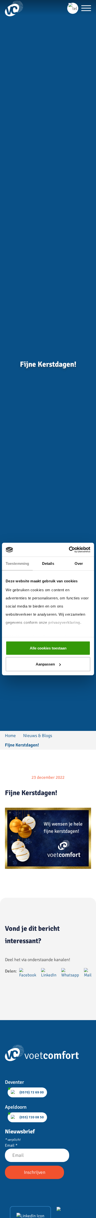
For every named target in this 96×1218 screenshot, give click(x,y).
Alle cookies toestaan (48, 648)
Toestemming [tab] (17, 563)
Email (11, 1145)
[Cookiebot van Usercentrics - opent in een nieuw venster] (69, 550)
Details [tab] (48, 563)
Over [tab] (79, 563)
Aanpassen (45, 664)
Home (10, 735)
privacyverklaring (64, 622)
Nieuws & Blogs (37, 735)
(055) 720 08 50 (31, 1117)
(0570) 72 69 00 (31, 1092)
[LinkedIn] (30, 1215)
